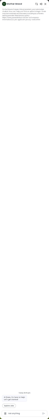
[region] (24, 208)
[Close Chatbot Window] (45, 3)
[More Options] (5, 413)
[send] (43, 413)
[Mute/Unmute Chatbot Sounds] (41, 3)
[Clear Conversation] (36, 3)
